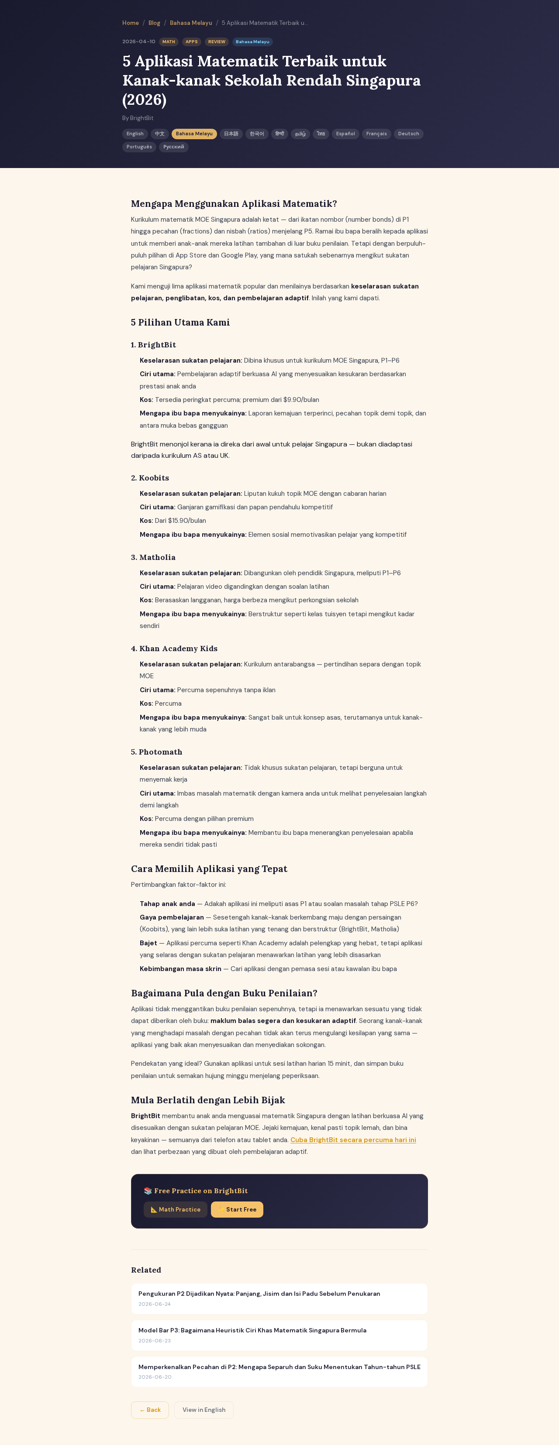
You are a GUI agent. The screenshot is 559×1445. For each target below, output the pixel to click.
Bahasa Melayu (191, 23)
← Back (150, 1410)
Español (345, 133)
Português (139, 147)
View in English (204, 1410)
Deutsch (408, 133)
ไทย (321, 133)
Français (376, 133)
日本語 (231, 133)
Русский (173, 147)
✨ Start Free (237, 1209)
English (135, 133)
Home (130, 23)
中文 (160, 133)
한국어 (257, 133)
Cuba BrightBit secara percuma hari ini (353, 1140)
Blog (154, 23)
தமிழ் (300, 133)
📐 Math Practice (175, 1209)
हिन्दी (280, 133)
